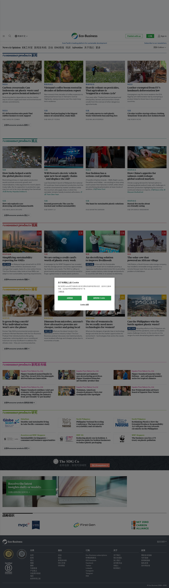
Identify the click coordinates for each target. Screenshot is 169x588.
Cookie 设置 (84, 304)
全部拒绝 (70, 298)
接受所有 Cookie (99, 298)
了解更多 (61, 292)
